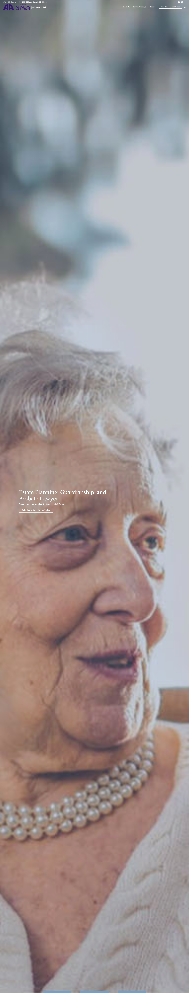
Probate (153, 7)
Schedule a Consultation (170, 7)
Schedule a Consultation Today (36, 510)
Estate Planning (139, 7)
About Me (127, 7)
